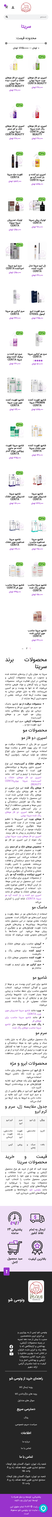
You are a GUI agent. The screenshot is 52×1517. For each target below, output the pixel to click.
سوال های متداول (26, 1401)
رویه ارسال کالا (26, 1387)
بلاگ (26, 1418)
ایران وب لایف (21, 1500)
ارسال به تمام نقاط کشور (37, 1231)
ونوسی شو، (35, 1190)
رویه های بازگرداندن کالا (26, 1394)
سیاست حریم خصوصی (26, 1425)
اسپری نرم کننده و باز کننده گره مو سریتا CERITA (23, 897)
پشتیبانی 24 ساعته (14, 1231)
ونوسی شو (16, 1300)
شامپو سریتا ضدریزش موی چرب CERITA (23, 1012)
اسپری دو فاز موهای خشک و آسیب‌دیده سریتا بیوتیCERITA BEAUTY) (23, 781)
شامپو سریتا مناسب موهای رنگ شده (23, 1026)
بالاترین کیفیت (37, 1259)
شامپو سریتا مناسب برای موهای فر (23, 1019)
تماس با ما (26, 1448)
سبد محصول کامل (14, 1260)
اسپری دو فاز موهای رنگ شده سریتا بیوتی (23, 814)
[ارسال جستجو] (7, 17)
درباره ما (26, 1442)
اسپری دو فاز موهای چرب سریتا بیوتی (23, 836)
